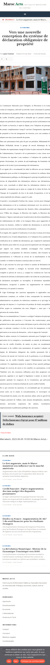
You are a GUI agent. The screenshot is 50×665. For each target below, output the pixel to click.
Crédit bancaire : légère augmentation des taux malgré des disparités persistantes (23, 491)
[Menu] (25, 14)
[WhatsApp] (11, 59)
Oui (9, 661)
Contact (6, 629)
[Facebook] (2, 59)
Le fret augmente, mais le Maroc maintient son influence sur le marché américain (23, 466)
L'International (8, 613)
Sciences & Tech (9, 617)
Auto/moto (7, 601)
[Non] (47, 655)
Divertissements (9, 605)
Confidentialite (8, 641)
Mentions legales (9, 637)
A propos (6, 633)
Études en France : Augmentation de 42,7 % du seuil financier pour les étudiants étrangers (24, 521)
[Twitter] (6, 59)
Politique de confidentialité (32, 661)
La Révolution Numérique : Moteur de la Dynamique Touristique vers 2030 (24, 550)
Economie (25, 28)
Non (16, 661)
